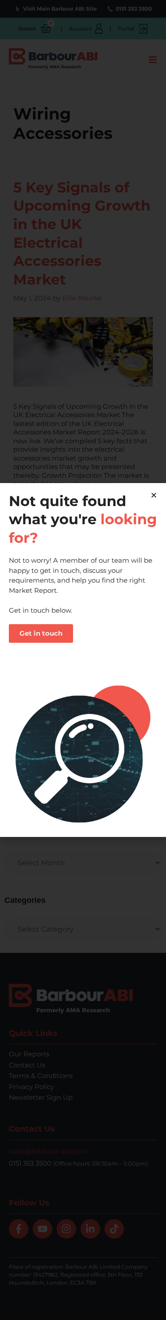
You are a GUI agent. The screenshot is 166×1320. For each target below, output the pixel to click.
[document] (83, 660)
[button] (154, 495)
